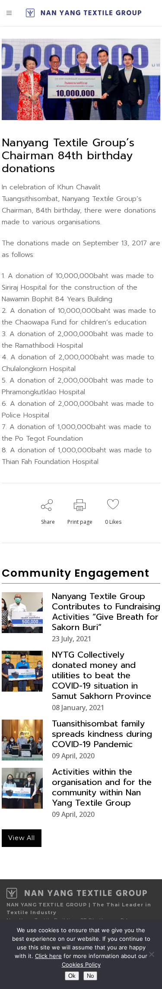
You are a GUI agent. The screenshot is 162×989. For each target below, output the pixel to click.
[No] (151, 954)
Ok (72, 976)
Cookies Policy (81, 964)
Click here (48, 955)
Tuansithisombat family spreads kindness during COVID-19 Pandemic (102, 734)
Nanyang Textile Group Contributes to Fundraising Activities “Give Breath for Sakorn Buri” (106, 612)
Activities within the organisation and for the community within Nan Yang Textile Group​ (102, 787)
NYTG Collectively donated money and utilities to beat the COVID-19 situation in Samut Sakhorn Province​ (101, 675)
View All (21, 838)
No (90, 976)
